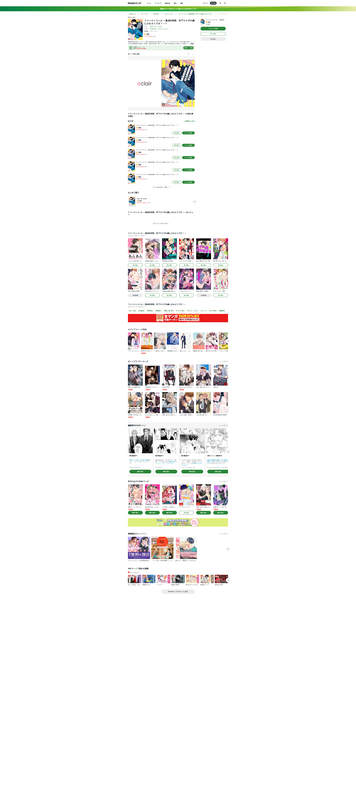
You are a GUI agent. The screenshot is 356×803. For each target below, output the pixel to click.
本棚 (181, 3)
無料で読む (140, 471)
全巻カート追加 (188, 48)
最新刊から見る (190, 121)
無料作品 (167, 3)
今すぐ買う (213, 34)
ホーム (149, 3)
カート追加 (214, 28)
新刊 (175, 3)
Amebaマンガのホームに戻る (178, 591)
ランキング (158, 3)
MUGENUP (153, 29)
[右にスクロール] (193, 54)
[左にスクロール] (189, 54)
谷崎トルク (153, 26)
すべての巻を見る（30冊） (160, 187)
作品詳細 (135, 295)
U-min (160, 26)
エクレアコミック (163, 29)
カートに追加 (188, 133)
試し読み (176, 133)
